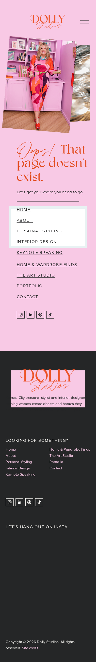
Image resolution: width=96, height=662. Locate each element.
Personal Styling (39, 231)
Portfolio (30, 285)
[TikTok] (50, 315)
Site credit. (30, 648)
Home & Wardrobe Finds (47, 264)
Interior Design (37, 241)
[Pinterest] (40, 315)
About (25, 220)
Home (24, 209)
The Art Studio (36, 275)
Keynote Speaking (40, 252)
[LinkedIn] (30, 315)
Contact (27, 296)
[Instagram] (21, 315)
